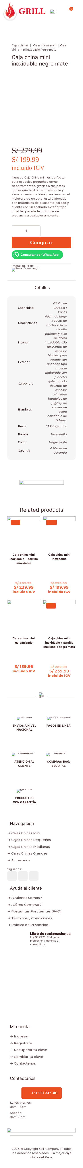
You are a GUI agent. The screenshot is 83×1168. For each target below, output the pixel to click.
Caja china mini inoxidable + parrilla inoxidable (24, 559)
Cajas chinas (20, 45)
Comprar (41, 242)
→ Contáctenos (23, 1063)
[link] (52, 11)
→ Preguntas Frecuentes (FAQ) (34, 911)
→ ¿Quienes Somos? (24, 898)
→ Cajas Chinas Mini (23, 833)
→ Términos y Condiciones (29, 918)
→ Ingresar (19, 1036)
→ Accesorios (18, 860)
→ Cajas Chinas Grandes (27, 853)
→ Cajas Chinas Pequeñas (29, 840)
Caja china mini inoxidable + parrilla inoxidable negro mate (59, 642)
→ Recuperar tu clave (28, 1050)
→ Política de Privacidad (27, 925)
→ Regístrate (21, 1043)
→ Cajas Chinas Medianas (28, 847)
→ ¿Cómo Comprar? (24, 904)
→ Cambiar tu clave (26, 1057)
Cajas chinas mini (44, 45)
